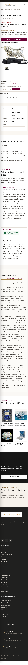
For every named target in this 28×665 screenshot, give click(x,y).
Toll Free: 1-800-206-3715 (6, 532)
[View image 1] (6, 68)
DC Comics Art (4, 579)
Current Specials (4, 614)
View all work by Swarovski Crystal (11, 278)
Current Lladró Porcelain (6, 600)
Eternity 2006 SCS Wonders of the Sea (20, 444)
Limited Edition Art (5, 589)
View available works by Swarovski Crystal (9, 42)
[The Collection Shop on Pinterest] (10, 540)
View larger (24, 62)
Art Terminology (4, 556)
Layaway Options (5, 552)
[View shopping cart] (25, 4)
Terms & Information (4, 655)
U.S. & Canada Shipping (6, 554)
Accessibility (4, 559)
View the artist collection (9, 406)
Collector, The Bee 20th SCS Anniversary (20, 424)
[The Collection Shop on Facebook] (2, 540)
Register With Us (4, 561)
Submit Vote (16, 89)
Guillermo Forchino (5, 586)
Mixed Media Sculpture (6, 605)
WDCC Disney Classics (6, 612)
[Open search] (22, 4)
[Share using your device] (17, 97)
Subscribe (18, 655)
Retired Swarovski (5, 609)
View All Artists (4, 591)
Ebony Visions (4, 584)
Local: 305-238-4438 (5, 534)
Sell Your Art (3, 616)
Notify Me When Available (14, 39)
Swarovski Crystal (8, 9)
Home (2, 9)
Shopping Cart (4, 566)
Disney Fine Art (4, 582)
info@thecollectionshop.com (7, 536)
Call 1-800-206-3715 (13, 477)
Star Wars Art (4, 607)
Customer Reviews (5, 563)
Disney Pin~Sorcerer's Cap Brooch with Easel (7, 424)
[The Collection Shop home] (13, 5)
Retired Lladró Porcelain (6, 602)
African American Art (5, 575)
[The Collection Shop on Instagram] (6, 540)
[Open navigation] (3, 4)
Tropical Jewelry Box (6, 443)
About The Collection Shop (7, 550)
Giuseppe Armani (4, 577)
